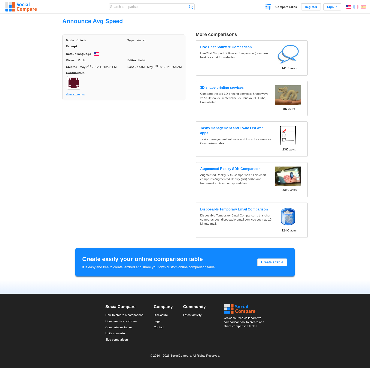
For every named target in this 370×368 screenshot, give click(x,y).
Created (71, 67)
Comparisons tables (118, 327)
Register (311, 7)
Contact (159, 327)
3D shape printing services (222, 87)
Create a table (272, 262)
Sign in (332, 7)
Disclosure (161, 315)
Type (130, 40)
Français (355, 7)
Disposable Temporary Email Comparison (234, 209)
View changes (75, 94)
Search (191, 7)
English (348, 7)
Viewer (71, 60)
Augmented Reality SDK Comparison (230, 169)
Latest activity (192, 315)
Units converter (115, 333)
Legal (157, 321)
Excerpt (71, 46)
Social (244, 309)
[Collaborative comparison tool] (21, 7)
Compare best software (121, 321)
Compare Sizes (286, 7)
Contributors (75, 73)
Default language (78, 54)
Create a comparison (268, 7)
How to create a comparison (124, 315)
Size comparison (116, 339)
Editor (131, 60)
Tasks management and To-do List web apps (232, 130)
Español (363, 7)
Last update (136, 67)
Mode (70, 40)
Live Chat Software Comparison (226, 47)
